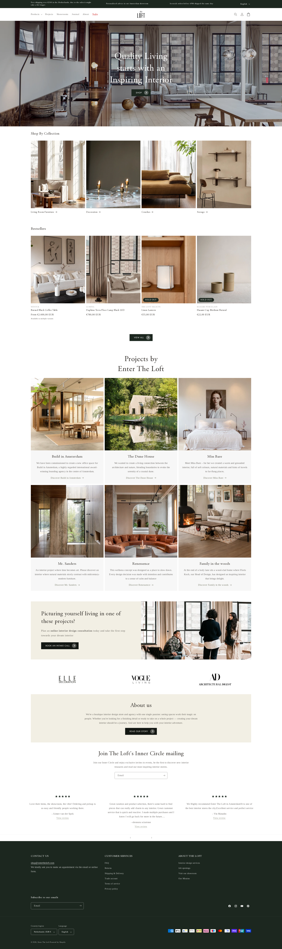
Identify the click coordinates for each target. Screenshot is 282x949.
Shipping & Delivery (114, 873)
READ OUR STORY (139, 731)
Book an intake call (58, 645)
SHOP (139, 92)
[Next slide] (151, 837)
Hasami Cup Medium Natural (212, 310)
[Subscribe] (164, 775)
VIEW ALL (139, 337)
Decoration (92, 212)
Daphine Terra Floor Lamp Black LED (105, 310)
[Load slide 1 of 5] (135, 837)
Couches (146, 212)
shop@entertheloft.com (42, 863)
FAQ (107, 863)
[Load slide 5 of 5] (146, 837)
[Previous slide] (130, 837)
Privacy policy (111, 889)
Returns (108, 868)
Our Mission (184, 878)
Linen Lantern (149, 310)
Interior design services (189, 863)
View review (62, 818)
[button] (36, 14)
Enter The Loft (43, 942)
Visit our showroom (187, 873)
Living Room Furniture (42, 212)
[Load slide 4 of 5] (143, 837)
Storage (201, 212)
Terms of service (112, 884)
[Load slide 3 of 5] (141, 837)
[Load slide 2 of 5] (138, 837)
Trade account (111, 878)
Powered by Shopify (58, 942)
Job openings (184, 868)
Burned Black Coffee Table (44, 310)
